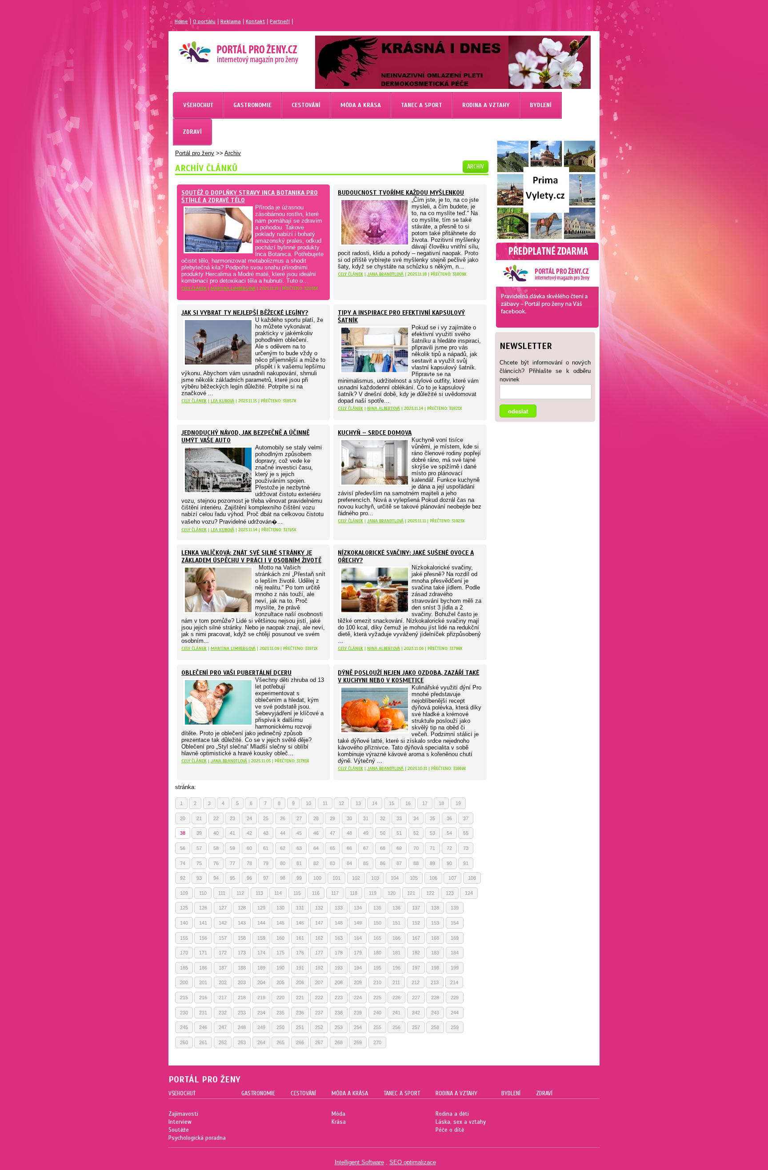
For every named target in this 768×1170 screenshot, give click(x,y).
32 (382, 818)
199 (455, 967)
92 (182, 878)
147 (319, 923)
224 (358, 997)
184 (455, 952)
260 (184, 1042)
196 (396, 967)
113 (259, 893)
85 (365, 863)
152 (416, 923)
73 (465, 848)
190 (280, 967)
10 (308, 803)
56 (182, 848)
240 (377, 1012)
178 (339, 952)
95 (232, 878)
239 (358, 1012)
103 (375, 878)
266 (300, 1042)
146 (300, 923)
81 (299, 863)
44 (282, 833)
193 (339, 967)
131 (300, 907)
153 (435, 923)
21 (199, 818)
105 (414, 878)
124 (469, 893)
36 (449, 818)
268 (339, 1042)
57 (199, 848)
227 (416, 997)
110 (203, 893)
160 (280, 938)
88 (416, 863)
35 (432, 818)
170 (184, 952)
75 (199, 863)
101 (336, 878)
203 (242, 982)
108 (472, 878)
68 (382, 848)
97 (265, 878)
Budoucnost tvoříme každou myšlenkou (401, 192)
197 (416, 967)
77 (232, 863)
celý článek (194, 288)
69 (399, 848)
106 (433, 878)
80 (282, 863)
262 (223, 1042)
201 (203, 982)
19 (458, 803)
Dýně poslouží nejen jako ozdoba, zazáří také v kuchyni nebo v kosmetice (408, 676)
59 (232, 848)
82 (316, 863)
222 (319, 997)
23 (232, 818)
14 (374, 803)
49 (365, 833)
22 (216, 818)
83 (332, 863)
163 (339, 938)
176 (300, 952)
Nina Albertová (383, 408)
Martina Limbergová (233, 288)
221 (300, 997)
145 (280, 923)
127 (223, 907)
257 (416, 1027)
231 (203, 1012)
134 (358, 907)
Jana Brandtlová (385, 274)
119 (372, 893)
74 (182, 863)
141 (203, 923)
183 (435, 952)
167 (416, 938)
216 (203, 997)
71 (432, 848)
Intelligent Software (359, 1162)
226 (396, 997)
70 (416, 848)
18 (441, 803)
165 (377, 938)
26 (282, 818)
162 (319, 938)
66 (349, 848)
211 (396, 982)
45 (299, 833)
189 (261, 967)
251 (300, 1027)
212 (416, 982)
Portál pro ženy (194, 153)
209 (358, 982)
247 (223, 1027)
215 (184, 997)
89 (432, 863)
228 (435, 997)
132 (319, 907)
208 (339, 982)
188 (242, 967)
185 (184, 967)
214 (454, 982)
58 (216, 848)
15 (391, 803)
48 (349, 833)
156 (203, 938)
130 (280, 907)
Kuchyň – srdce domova (375, 433)
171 (203, 952)
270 (377, 1042)
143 (242, 923)
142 (223, 923)
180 (377, 952)
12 (341, 803)
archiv (475, 166)
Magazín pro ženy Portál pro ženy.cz (223, 49)
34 (416, 818)
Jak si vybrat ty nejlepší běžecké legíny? (244, 313)
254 (358, 1027)
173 (242, 952)
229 (455, 997)
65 (332, 848)
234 (261, 1012)
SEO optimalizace (412, 1162)
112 (240, 893)
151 (396, 923)
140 (184, 923)
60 (249, 848)
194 (358, 967)
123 (450, 893)
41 (232, 833)
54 (449, 833)
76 (216, 863)
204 (261, 982)
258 (435, 1027)
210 (377, 982)
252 (319, 1027)
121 (411, 893)
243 (435, 1012)
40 (216, 833)
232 (223, 1012)
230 (184, 1012)
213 (435, 982)
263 (242, 1042)
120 (392, 893)
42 (249, 833)
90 (449, 863)
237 (319, 1012)
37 (465, 818)
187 (223, 967)
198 (435, 967)
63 (299, 848)
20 (182, 818)
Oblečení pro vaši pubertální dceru (236, 673)
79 (265, 863)
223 (339, 997)
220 (280, 997)
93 (199, 878)
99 (299, 878)
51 (399, 833)
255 (377, 1027)
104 (395, 878)
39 (199, 833)
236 (300, 1012)
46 (316, 833)
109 (184, 893)
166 (396, 938)
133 (339, 907)
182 (416, 952)
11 (325, 803)
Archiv (232, 153)
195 (377, 967)
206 (300, 982)
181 (396, 952)
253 (339, 1027)
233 (242, 1012)
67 (365, 848)
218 (242, 997)
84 (349, 863)
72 (449, 848)
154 (455, 923)
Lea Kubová (222, 401)
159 (261, 938)
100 (317, 878)
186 (203, 967)
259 (455, 1027)
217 (223, 997)
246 (203, 1027)
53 (432, 833)
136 (396, 907)
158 (242, 938)
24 (249, 818)
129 (261, 907)
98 (282, 878)
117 (335, 893)
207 (319, 982)
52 (416, 833)
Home (181, 21)
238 (339, 1012)
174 (261, 952)
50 (382, 833)
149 (358, 923)
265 (280, 1042)
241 (396, 1012)
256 (396, 1027)
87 (399, 863)
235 (280, 1012)
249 (261, 1027)
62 (282, 848)
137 (416, 907)
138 (435, 907)
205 (280, 982)
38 (182, 833)
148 (339, 923)
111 (221, 893)
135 (377, 907)
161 (300, 938)
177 (319, 952)
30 (349, 818)
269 (358, 1042)
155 (184, 938)
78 (249, 863)
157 (223, 938)
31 (365, 818)
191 (300, 967)
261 (203, 1042)
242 (416, 1012)
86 (382, 863)
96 (249, 878)
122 (430, 893)
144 (261, 923)
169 (455, 938)
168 (435, 938)
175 (280, 952)
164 (358, 938)
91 (465, 863)
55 (465, 833)
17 (425, 803)
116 (316, 893)
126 (203, 907)
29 (332, 818)
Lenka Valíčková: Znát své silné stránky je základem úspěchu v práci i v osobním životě (251, 556)
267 (319, 1042)
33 (399, 818)
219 (261, 997)
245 (184, 1027)
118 (353, 893)
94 (216, 878)
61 (265, 848)
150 (377, 923)
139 (455, 907)
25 (265, 818)
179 (358, 952)
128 (242, 907)
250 (280, 1027)
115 (297, 893)
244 (455, 1012)
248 (242, 1027)
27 (299, 818)
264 (261, 1042)
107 (452, 878)
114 (278, 893)
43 (265, 833)
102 (356, 878)
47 (332, 833)
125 (184, 907)
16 (408, 803)
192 (319, 967)
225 (377, 997)
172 (223, 952)
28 (316, 818)
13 (358, 803)
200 (184, 982)
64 (316, 848)
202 (223, 982)
